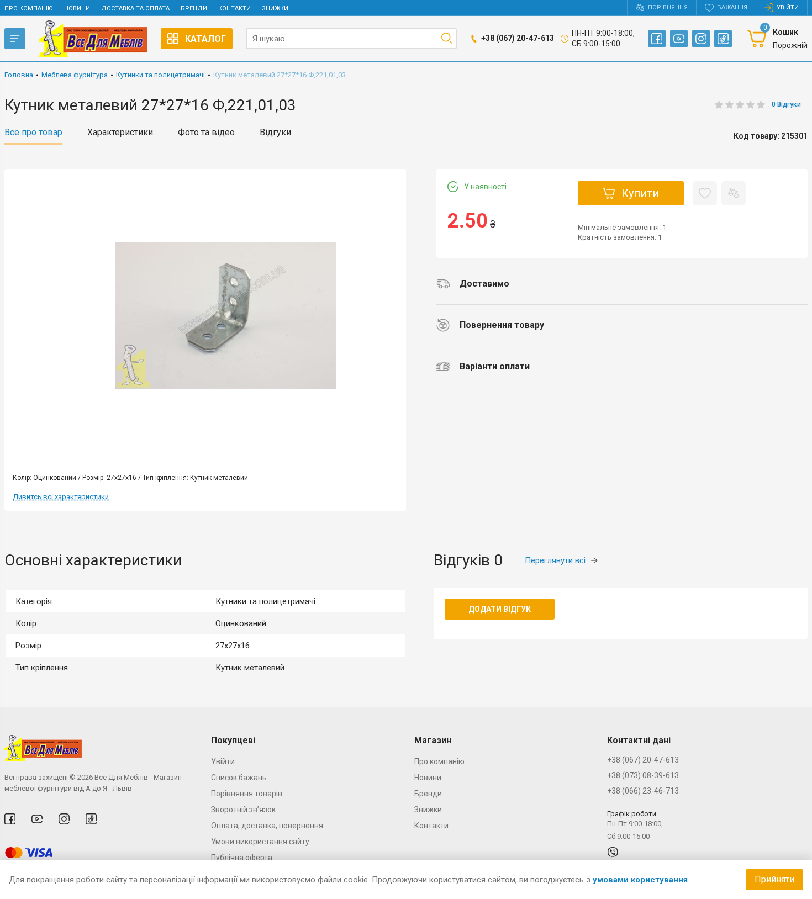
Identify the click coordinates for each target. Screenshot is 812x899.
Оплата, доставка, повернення (267, 825)
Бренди (194, 8)
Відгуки (275, 133)
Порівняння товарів (246, 793)
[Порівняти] (733, 193)
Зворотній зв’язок (243, 809)
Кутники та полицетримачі (265, 601)
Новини (77, 8)
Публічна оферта (241, 857)
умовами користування (640, 880)
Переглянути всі (555, 560)
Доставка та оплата (135, 8)
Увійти (223, 761)
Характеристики (120, 133)
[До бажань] (705, 193)
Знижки (275, 8)
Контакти (234, 8)
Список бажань (239, 777)
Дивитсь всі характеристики (61, 497)
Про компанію (28, 8)
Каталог (205, 39)
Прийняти (774, 879)
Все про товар (33, 133)
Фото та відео (206, 133)
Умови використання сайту (260, 841)
